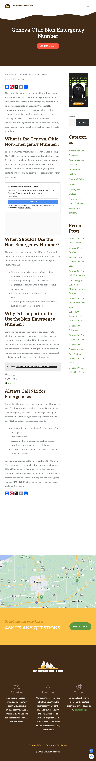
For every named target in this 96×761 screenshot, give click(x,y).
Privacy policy (35, 745)
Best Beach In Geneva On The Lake (76, 261)
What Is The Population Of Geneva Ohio (75, 316)
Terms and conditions (56, 745)
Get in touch (80, 626)
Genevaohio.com (23, 6)
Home (7, 74)
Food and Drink (76, 179)
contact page (81, 710)
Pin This (11, 383)
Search (72, 117)
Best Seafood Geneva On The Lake (76, 358)
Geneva (13, 74)
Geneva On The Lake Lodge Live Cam (77, 302)
